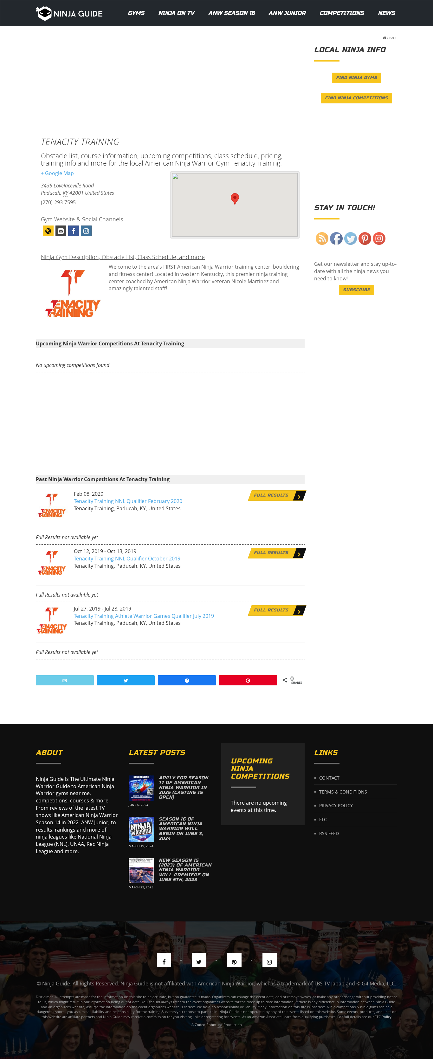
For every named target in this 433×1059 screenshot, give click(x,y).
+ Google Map (57, 173)
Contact (329, 778)
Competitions (342, 13)
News (386, 13)
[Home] (69, 13)
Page (393, 38)
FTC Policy (383, 1016)
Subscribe (356, 289)
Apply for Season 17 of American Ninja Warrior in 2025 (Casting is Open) (183, 787)
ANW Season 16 (231, 13)
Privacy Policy (336, 805)
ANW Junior (287, 13)
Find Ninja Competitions (356, 98)
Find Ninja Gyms (356, 77)
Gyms (136, 13)
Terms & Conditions (343, 791)
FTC (323, 819)
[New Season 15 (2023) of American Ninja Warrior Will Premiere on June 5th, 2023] (141, 870)
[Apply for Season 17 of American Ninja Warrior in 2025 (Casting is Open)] (141, 788)
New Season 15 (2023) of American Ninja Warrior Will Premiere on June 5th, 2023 (185, 870)
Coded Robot (206, 1024)
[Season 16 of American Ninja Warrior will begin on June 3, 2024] (141, 829)
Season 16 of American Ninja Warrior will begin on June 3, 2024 (181, 828)
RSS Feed (329, 833)
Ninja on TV (176, 13)
